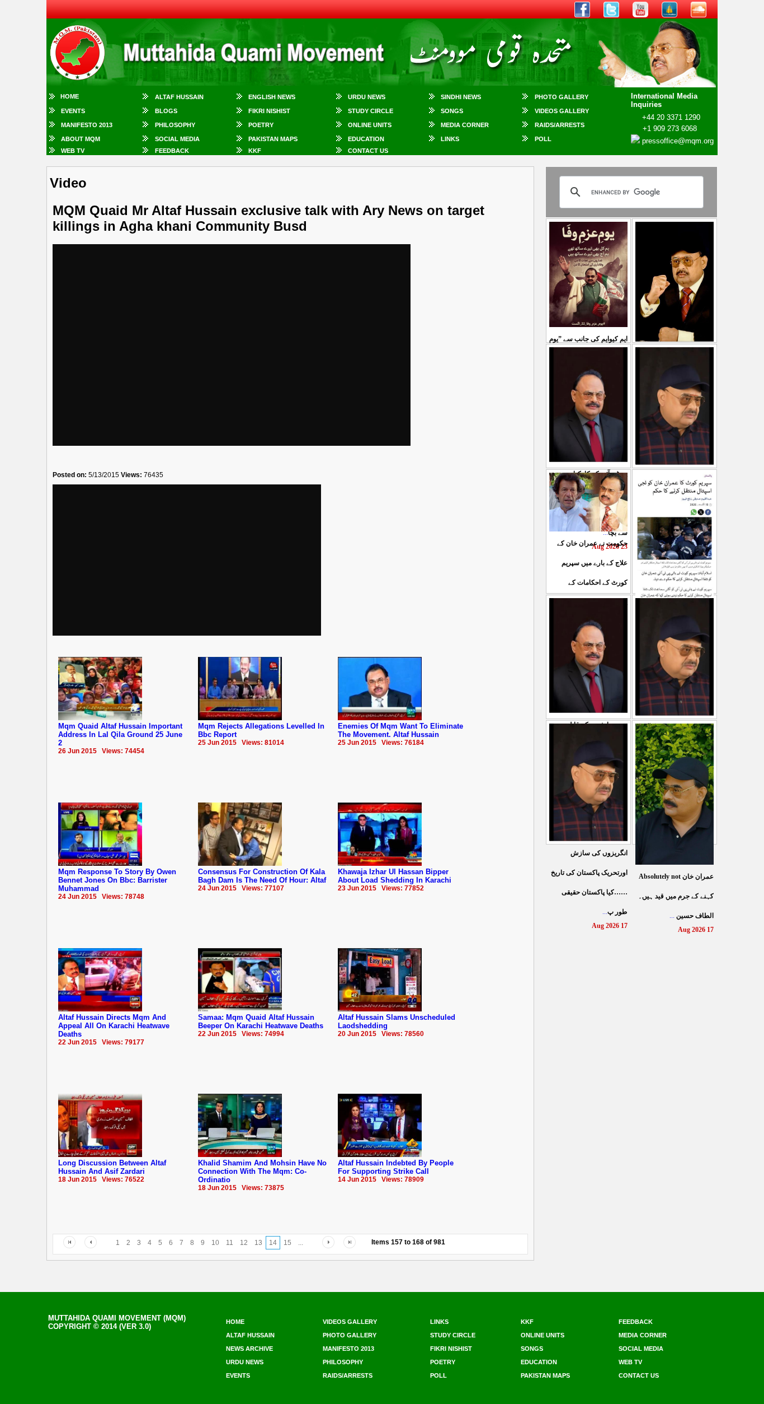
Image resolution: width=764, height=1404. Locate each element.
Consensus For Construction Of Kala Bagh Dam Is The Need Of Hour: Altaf (262, 875)
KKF (254, 150)
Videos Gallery (562, 111)
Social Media (177, 139)
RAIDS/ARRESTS (559, 125)
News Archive (249, 1348)
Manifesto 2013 (86, 125)
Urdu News (366, 97)
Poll (543, 139)
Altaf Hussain (179, 97)
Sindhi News (461, 97)
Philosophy (175, 125)
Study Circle (370, 111)
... (676, 896)
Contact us (639, 1375)
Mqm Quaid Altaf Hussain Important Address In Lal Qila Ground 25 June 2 (120, 734)
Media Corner (465, 125)
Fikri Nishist (269, 111)
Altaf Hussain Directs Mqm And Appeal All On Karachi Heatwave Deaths (113, 1025)
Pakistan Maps (273, 139)
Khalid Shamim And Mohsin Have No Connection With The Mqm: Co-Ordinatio (262, 1171)
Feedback (172, 150)
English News (271, 97)
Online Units (370, 125)
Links (450, 139)
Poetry (260, 125)
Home (69, 96)
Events (73, 111)
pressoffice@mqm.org (678, 141)
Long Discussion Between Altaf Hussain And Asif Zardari (112, 1167)
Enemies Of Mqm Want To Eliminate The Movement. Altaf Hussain (400, 730)
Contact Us (368, 150)
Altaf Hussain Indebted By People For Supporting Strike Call (396, 1167)
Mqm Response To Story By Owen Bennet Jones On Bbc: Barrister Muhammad (117, 880)
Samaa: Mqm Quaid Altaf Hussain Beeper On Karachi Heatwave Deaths (260, 1021)
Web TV (72, 150)
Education (366, 139)
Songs (452, 111)
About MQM (80, 139)
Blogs (166, 111)
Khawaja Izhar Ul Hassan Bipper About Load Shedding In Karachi (394, 875)
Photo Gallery (561, 97)
